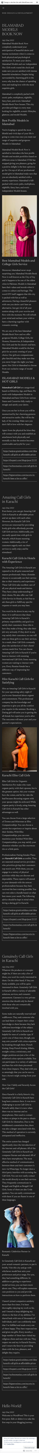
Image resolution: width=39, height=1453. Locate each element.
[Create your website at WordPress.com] (19, 2)
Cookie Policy (10, 1444)
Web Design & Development (17, 13)
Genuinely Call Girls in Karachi (17, 959)
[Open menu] (3, 8)
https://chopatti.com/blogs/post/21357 (20, 460)
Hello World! (12, 1406)
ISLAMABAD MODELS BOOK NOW (13, 30)
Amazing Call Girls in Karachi (16, 500)
